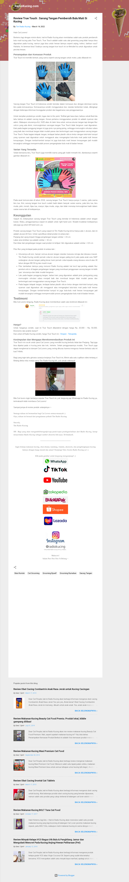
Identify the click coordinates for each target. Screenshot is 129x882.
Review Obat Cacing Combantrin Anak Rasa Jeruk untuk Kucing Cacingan (51, 689)
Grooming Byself (50, 573)
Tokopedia (72, 334)
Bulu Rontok (20, 573)
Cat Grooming (33, 573)
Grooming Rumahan (68, 573)
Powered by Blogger (66, 875)
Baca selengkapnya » (86, 711)
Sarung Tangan (86, 573)
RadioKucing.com (26, 6)
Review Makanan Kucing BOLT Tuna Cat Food (36, 810)
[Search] (119, 7)
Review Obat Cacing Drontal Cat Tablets (34, 780)
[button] (95, 19)
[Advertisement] (112, 51)
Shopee (63, 334)
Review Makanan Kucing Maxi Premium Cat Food (38, 751)
